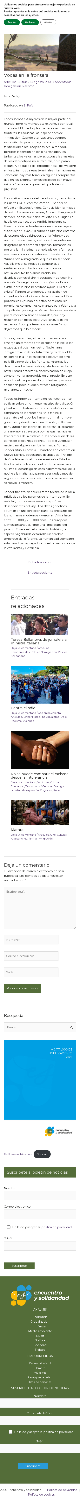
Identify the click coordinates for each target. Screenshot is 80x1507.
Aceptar (12, 22)
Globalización (40, 1321)
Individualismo (50, 716)
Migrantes (40, 1372)
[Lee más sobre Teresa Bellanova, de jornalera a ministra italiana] (40, 624)
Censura (47, 786)
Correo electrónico (17, 1206)
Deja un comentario (23, 648)
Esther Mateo (32, 716)
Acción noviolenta (49, 713)
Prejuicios (46, 790)
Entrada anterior (39, 562)
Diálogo (59, 786)
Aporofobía (63, 82)
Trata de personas (40, 1382)
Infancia (40, 1326)
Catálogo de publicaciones (18, 1154)
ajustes (33, 15)
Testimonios (32, 786)
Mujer (40, 1336)
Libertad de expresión (25, 790)
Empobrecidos (20, 652)
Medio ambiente (40, 1331)
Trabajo (40, 1349)
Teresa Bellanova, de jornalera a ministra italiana (39, 641)
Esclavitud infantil (40, 1363)
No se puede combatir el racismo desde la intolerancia (40, 776)
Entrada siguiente (40, 572)
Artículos (10, 82)
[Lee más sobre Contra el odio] (40, 684)
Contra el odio (23, 708)
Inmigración (12, 86)
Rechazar (30, 22)
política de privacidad (56, 1227)
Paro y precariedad (40, 1377)
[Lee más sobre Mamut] (40, 812)
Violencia (29, 720)
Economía (40, 1317)
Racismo (28, 86)
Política (35, 652)
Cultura (23, 82)
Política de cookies (41, 1494)
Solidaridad (18, 656)
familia (33, 838)
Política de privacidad (62, 1490)
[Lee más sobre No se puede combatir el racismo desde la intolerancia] (40, 749)
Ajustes (48, 22)
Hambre (40, 1368)
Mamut (17, 829)
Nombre (10, 1188)
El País (28, 105)
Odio (64, 716)
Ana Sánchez (19, 838)
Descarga (42, 1154)
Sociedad (40, 1345)
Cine (53, 834)
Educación (17, 786)
